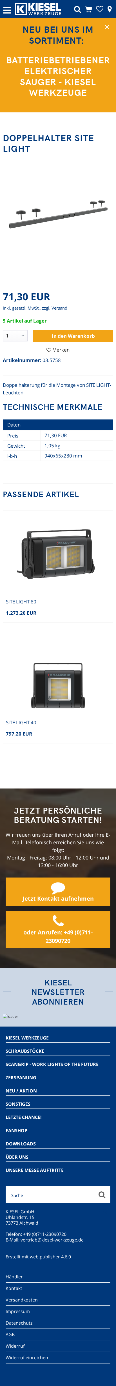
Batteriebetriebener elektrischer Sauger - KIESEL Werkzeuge (58, 76)
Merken (61, 349)
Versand (59, 308)
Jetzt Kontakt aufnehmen (58, 898)
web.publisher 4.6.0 (50, 1257)
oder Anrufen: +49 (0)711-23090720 (58, 937)
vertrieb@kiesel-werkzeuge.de (52, 1240)
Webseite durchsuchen (101, 1194)
